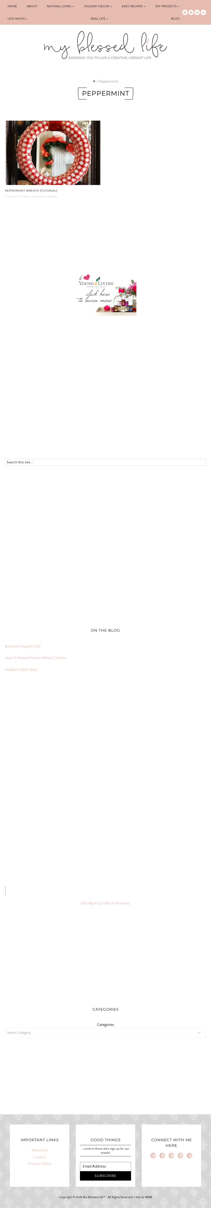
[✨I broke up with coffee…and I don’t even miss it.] (173, 717)
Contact (39, 1157)
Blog (175, 18)
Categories (105, 1025)
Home (12, 6)
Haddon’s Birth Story (21, 670)
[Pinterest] (197, 12)
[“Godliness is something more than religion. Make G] (173, 755)
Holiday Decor (39, 196)
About (32, 6)
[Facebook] (185, 12)
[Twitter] (203, 12)
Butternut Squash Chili (22, 646)
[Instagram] (191, 12)
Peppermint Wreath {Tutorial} (31, 190)
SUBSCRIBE (105, 1176)
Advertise (40, 1150)
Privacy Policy (39, 1164)
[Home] (94, 81)
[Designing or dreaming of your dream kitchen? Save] (38, 717)
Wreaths (52, 196)
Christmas (10, 196)
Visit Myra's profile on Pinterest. (105, 903)
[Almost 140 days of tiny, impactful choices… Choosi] (105, 755)
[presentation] (53, 153)
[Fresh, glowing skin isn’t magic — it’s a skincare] (105, 717)
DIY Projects (23, 196)
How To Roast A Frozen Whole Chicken (35, 658)
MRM (148, 1197)
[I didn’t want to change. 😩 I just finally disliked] (38, 755)
